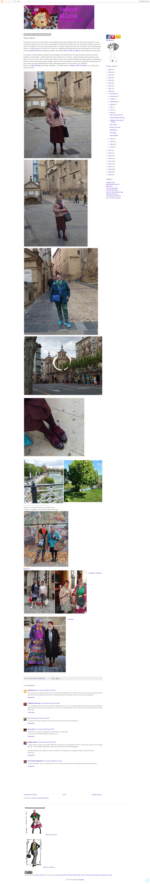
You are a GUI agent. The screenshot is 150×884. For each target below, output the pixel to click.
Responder (31, 697)
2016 (110, 153)
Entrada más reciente (30, 794)
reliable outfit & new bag (117, 117)
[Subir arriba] (147, 881)
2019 (110, 88)
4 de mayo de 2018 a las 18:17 (46, 742)
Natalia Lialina (32, 742)
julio (111, 107)
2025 (110, 72)
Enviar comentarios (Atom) (40, 798)
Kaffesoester (32, 690)
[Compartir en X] (55, 678)
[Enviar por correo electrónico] (52, 678)
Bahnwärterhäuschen (112, 184)
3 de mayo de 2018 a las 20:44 (39, 718)
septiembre (113, 101)
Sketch (47, 834)
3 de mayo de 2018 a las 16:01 (46, 690)
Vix (29, 718)
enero (112, 147)
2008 (110, 174)
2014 (110, 158)
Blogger (81, 879)
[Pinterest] (113, 38)
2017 (110, 150)
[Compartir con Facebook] (57, 678)
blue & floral (113, 124)
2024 (110, 75)
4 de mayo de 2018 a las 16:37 (44, 729)
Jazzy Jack (31, 729)
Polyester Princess (34, 703)
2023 (110, 77)
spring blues (113, 130)
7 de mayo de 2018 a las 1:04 (52, 761)
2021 (110, 83)
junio (111, 110)
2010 (110, 169)
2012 (110, 164)
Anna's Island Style (112, 188)
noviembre (113, 96)
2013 (110, 161)
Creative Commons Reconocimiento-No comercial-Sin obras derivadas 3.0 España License (84, 875)
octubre (112, 99)
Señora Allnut (39, 875)
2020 (110, 86)
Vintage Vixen (110, 182)
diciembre (113, 93)
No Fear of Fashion (112, 190)
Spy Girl (54, 834)
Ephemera (109, 186)
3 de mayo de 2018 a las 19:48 (50, 703)
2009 (110, 172)
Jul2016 (91, 573)
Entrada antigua (97, 794)
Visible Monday (34, 51)
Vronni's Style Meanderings (114, 192)
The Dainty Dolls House (113, 196)
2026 (110, 69)
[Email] (118, 38)
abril (111, 139)
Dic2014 (70, 619)
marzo (112, 141)
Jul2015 (98, 573)
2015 (110, 155)
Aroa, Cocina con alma (113, 198)
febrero (112, 144)
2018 (110, 91)
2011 (110, 166)
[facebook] (108, 38)
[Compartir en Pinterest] (58, 678)
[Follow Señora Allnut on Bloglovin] (113, 62)
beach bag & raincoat (116, 115)
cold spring (113, 133)
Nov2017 (27, 569)
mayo (112, 112)
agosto (112, 104)
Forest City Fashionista (35, 761)
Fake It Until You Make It (72, 51)
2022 (110, 80)
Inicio (64, 794)
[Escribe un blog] (53, 678)
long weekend (114, 135)
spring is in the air (115, 127)
